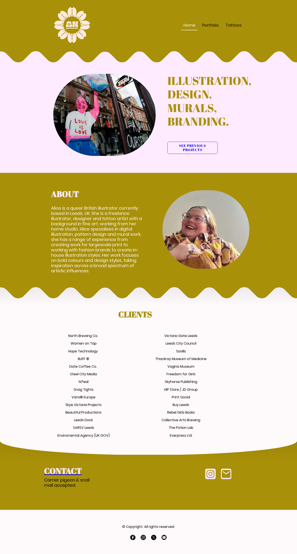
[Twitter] (153, 537)
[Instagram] (210, 474)
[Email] (226, 474)
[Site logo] (72, 25)
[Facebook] (132, 537)
